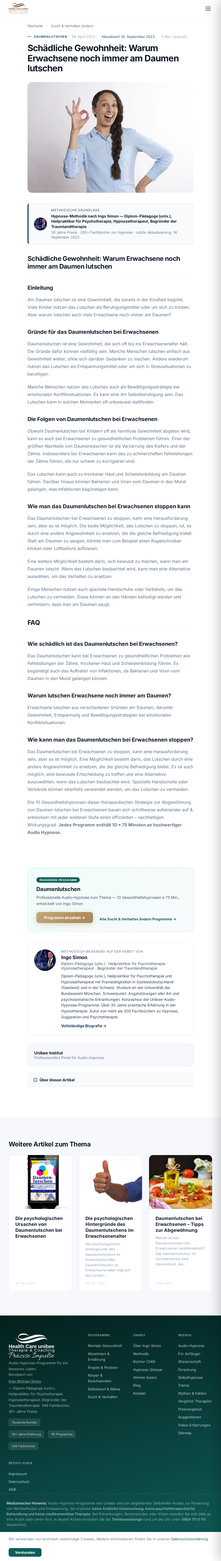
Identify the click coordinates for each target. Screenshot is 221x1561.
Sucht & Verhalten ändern (72, 26)
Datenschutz (19, 1481)
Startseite (35, 26)
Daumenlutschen (50, 36)
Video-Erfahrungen (194, 1425)
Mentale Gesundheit (105, 1345)
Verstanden (25, 1552)
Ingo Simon (108, 216)
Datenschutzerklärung (189, 1539)
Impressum (18, 1474)
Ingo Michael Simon (25, 1381)
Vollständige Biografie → (83, 1025)
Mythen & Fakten (192, 1393)
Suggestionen (189, 1417)
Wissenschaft (189, 1361)
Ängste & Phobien (103, 1367)
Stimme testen (145, 1377)
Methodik (141, 1354)
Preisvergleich (190, 1409)
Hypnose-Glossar (148, 1369)
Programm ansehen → (64, 917)
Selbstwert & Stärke (104, 1389)
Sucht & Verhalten (103, 1397)
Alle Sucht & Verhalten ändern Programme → (137, 919)
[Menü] (208, 8)
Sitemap (184, 1433)
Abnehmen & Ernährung (98, 1357)
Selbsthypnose (190, 1377)
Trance (183, 1385)
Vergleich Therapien (195, 1401)
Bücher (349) (144, 1361)
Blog (137, 1385)
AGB (12, 1489)
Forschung (187, 1369)
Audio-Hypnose (191, 1345)
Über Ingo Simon (147, 1345)
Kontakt (139, 1393)
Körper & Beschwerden (99, 1378)
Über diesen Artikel (57, 1080)
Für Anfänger (189, 1354)
